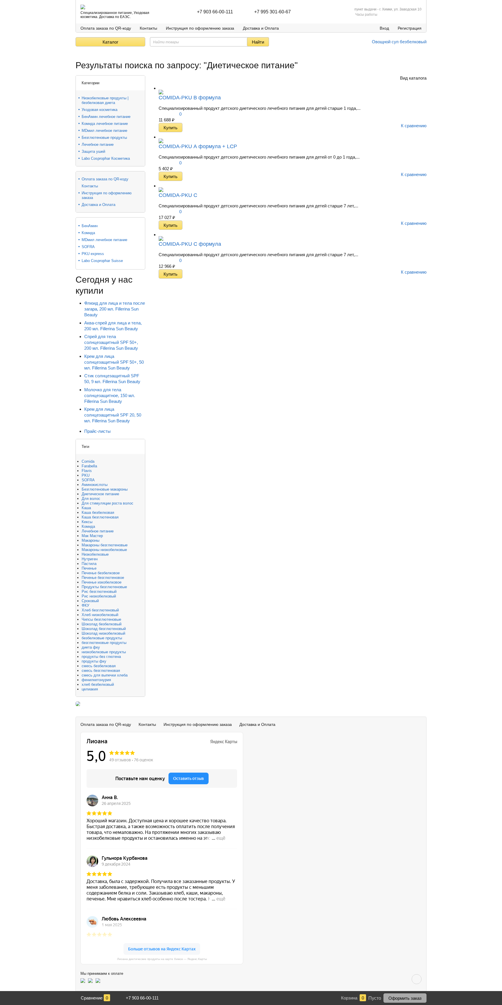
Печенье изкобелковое (101, 582)
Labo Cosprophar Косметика (106, 158)
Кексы (87, 522)
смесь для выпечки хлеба (105, 675)
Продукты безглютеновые (104, 587)
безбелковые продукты (102, 638)
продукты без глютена (101, 656)
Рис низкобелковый (99, 596)
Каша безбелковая (98, 512)
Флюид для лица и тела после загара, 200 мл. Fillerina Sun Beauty (114, 309)
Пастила (89, 563)
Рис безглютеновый (99, 591)
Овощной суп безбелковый (398, 41)
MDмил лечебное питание (104, 130)
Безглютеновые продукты (104, 137)
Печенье (89, 568)
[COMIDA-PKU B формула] (161, 88)
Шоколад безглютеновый (104, 629)
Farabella (89, 466)
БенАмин (90, 226)
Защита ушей (93, 151)
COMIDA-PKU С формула (190, 244)
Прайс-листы (97, 431)
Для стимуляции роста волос (107, 503)
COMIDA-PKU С (178, 195)
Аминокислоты (94, 484)
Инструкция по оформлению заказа (200, 28)
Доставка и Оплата (261, 28)
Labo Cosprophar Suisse (102, 261)
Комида (88, 233)
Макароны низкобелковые (104, 550)
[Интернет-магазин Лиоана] (82, 7)
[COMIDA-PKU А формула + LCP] (161, 136)
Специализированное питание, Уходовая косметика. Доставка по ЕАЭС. (114, 15)
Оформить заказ (405, 998)
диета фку (91, 647)
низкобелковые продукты (104, 652)
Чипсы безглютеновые (101, 619)
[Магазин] (78, 55)
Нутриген (90, 559)
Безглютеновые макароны (105, 489)
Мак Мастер (92, 536)
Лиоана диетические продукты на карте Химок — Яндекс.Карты (162, 959)
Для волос (91, 498)
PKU (85, 475)
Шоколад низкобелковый (103, 633)
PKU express (93, 254)
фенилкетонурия (96, 680)
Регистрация (410, 28)
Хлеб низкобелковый (100, 615)
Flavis (87, 471)
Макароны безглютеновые (105, 545)
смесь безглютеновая (101, 670)
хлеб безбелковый (98, 684)
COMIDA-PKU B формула (190, 97)
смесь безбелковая (99, 666)
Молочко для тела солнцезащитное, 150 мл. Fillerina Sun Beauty (109, 395)
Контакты (148, 28)
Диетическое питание (100, 494)
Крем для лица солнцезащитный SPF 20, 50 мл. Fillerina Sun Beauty (112, 415)
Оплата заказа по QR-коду (105, 28)
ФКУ (85, 605)
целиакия (90, 689)
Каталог (110, 42)
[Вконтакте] (417, 979)
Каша (86, 508)
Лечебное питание (98, 144)
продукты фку (94, 661)
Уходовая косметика (99, 109)
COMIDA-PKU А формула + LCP (198, 146)
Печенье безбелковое (101, 573)
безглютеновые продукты (104, 642)
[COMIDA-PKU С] (161, 185)
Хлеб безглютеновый (100, 610)
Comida (88, 461)
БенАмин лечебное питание (106, 116)
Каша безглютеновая (100, 517)
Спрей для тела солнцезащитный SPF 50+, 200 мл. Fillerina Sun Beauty (111, 342)
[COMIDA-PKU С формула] (161, 234)
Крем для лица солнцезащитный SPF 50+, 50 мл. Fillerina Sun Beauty (114, 362)
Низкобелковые (95, 554)
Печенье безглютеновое (103, 577)
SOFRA (88, 247)
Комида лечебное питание (105, 123)
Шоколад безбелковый (101, 624)
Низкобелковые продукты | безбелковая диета (105, 100)
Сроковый (90, 601)
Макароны (90, 540)
